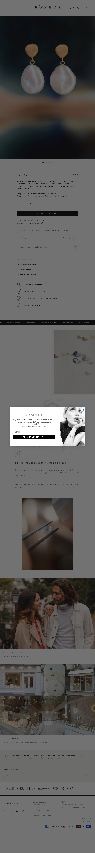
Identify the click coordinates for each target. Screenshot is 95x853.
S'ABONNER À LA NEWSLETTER (34, 437)
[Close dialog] (82, 409)
